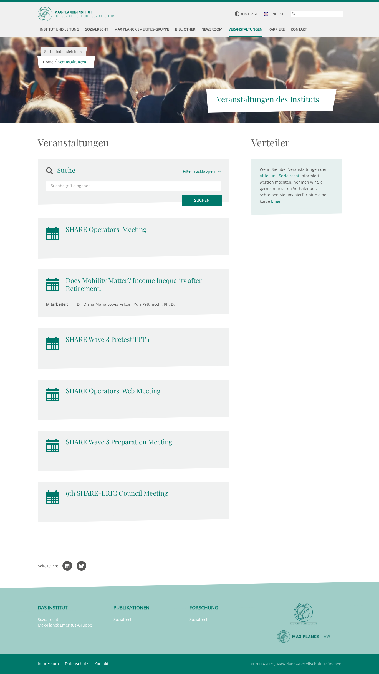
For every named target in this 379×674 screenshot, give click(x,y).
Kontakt (101, 663)
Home (48, 61)
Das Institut (52, 607)
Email (276, 201)
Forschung (204, 607)
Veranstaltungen (72, 61)
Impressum (48, 663)
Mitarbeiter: (57, 304)
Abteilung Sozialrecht (279, 175)
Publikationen (131, 607)
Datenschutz (76, 663)
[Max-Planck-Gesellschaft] (303, 613)
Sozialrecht (48, 619)
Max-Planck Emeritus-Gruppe (65, 625)
